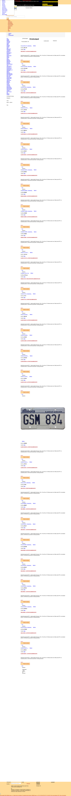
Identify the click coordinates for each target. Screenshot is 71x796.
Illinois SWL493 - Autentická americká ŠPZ (29, 320)
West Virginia (4, 14)
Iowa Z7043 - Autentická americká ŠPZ (28, 488)
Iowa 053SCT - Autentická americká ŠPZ (28, 529)
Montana (8, 45)
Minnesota (8, 61)
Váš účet (38, 782)
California (8, 41)
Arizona (8, 51)
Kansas (8, 59)
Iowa (7, 58)
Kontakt (53, 782)
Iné (8, 29)
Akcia (9, 30)
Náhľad (17, 107)
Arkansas (3, 1)
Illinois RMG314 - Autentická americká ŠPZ (29, 134)
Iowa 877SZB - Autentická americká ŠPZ (28, 92)
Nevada (8, 46)
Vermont (8, 79)
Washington (9, 48)
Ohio (7, 65)
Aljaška (8, 40)
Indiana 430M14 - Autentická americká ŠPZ (29, 175)
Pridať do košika (11, 124)
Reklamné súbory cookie (29, 5)
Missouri (8, 62)
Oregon (8, 47)
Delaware (8, 70)
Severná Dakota (9, 64)
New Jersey (9, 75)
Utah (7, 48)
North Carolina (4, 9)
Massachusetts (9, 73)
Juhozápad (10, 21)
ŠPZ (7, 38)
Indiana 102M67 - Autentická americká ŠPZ (29, 237)
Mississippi (4, 8)
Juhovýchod (10, 25)
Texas (8, 54)
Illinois (8, 56)
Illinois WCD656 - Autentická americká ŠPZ (29, 361)
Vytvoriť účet (18, 1)
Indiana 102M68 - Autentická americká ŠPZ (29, 216)
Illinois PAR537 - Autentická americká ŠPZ (29, 154)
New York (8, 76)
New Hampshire (9, 74)
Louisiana (4, 6)
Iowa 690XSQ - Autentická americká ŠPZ (28, 591)
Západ (9, 20)
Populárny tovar (10, 106)
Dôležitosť (55, 41)
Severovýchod (10, 24)
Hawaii (8, 43)
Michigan (8, 60)
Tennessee (9, 89)
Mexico (9, 28)
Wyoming (8, 49)
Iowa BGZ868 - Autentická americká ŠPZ (28, 550)
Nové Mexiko (9, 52)
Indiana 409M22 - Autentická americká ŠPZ (29, 196)
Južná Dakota (9, 66)
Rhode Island (9, 78)
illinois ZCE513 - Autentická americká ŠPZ (29, 467)
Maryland (8, 72)
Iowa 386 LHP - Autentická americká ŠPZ (28, 51)
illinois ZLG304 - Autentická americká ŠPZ (29, 382)
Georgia (3, 4)
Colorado (8, 42)
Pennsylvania (9, 77)
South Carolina (4, 10)
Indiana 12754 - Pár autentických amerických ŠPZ (30, 278)
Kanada (9, 27)
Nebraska (8, 63)
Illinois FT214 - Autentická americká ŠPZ (29, 299)
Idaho (8, 44)
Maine (8, 71)
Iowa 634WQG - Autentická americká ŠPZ (28, 612)
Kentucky (3, 5)
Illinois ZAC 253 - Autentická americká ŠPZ (29, 113)
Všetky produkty (16, 781)
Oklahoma (8, 53)
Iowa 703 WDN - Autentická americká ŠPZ (28, 72)
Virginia (3, 13)
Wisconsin (8, 66)
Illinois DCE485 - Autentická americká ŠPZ (29, 340)
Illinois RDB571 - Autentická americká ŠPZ (29, 653)
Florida (3, 3)
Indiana (8, 57)
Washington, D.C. (10, 69)
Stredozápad (10, 23)
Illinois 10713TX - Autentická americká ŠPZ (29, 258)
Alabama (3, 0)
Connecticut (9, 68)
